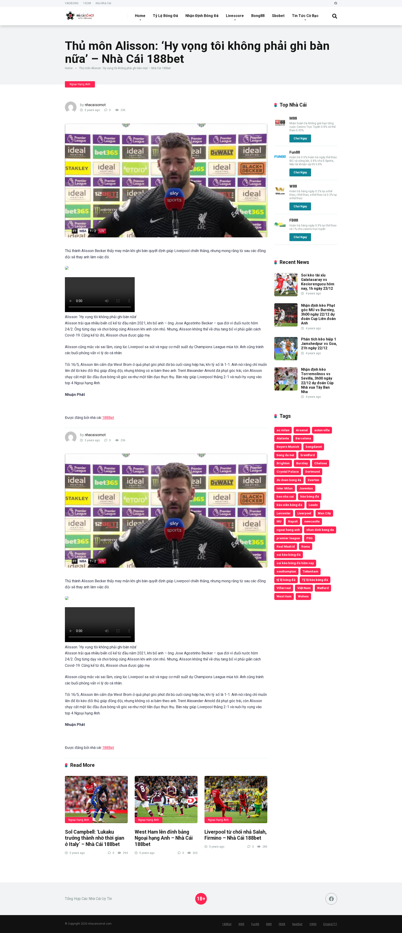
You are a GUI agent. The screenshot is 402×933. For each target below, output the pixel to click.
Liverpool (304, 513)
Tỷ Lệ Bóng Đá (165, 15)
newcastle (312, 521)
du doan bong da (289, 480)
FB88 (293, 220)
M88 (293, 118)
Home (140, 15)
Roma (305, 546)
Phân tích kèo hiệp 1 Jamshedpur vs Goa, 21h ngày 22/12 (319, 343)
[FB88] (280, 229)
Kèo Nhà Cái (103, 3)
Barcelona (303, 438)
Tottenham (310, 571)
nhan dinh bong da (320, 530)
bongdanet (314, 446)
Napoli (293, 521)
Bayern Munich (288, 446)
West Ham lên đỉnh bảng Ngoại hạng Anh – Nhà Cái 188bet (164, 838)
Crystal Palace (288, 471)
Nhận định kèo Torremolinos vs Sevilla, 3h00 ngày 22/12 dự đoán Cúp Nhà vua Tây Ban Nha (317, 380)
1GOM (87, 3)
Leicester (284, 513)
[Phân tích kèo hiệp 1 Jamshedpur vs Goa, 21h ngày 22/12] (286, 359)
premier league (288, 538)
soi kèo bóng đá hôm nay (295, 563)
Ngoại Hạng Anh (80, 84)
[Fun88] (280, 161)
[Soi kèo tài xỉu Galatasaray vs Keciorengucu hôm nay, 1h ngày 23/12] (286, 295)
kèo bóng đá (309, 496)
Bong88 (258, 15)
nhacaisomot (95, 105)
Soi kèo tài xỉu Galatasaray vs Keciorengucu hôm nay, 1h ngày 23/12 (317, 282)
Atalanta (283, 438)
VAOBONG (71, 3)
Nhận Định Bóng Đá (201, 15)
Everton (313, 480)
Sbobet (278, 15)
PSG (309, 538)
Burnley (302, 463)
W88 (293, 186)
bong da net (285, 455)
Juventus (306, 488)
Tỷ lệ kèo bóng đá (315, 580)
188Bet (108, 417)
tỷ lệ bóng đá (286, 580)
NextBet (297, 924)
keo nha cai (285, 496)
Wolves (303, 596)
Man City (324, 513)
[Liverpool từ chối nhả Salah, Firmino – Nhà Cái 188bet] (235, 799)
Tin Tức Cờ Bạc (305, 15)
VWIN (312, 924)
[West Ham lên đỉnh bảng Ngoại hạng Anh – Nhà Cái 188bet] (166, 799)
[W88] (280, 195)
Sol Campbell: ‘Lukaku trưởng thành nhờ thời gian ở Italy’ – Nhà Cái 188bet (94, 838)
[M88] (280, 127)
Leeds (313, 505)
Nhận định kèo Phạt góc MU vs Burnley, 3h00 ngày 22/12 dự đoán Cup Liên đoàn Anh (318, 314)
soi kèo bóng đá (289, 554)
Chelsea (320, 463)
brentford (308, 455)
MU (279, 521)
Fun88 (294, 152)
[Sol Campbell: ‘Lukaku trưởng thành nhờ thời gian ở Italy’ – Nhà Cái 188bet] (96, 799)
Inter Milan (285, 488)
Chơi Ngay (300, 138)
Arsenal (302, 430)
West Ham (284, 596)
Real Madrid (286, 546)
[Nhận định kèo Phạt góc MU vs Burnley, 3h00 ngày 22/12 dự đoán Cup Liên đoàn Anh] (286, 325)
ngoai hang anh (288, 530)
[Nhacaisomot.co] (80, 14)
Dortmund (312, 471)
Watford (323, 588)
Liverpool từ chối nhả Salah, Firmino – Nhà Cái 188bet (235, 835)
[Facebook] (335, 3)
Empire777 (330, 924)
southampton (286, 571)
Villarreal (284, 588)
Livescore (235, 15)
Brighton (283, 463)
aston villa (322, 430)
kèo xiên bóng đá (289, 505)
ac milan (283, 430)
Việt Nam (304, 588)
